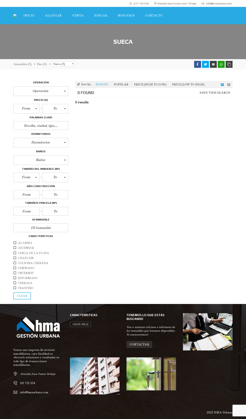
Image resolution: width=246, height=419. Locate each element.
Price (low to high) (188, 84)
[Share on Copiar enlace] (229, 64)
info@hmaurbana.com (218, 3)
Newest (102, 84)
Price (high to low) (150, 84)
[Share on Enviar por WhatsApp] (221, 64)
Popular (121, 84)
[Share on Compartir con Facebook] (197, 64)
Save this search (215, 93)
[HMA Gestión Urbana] (15, 15)
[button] (40, 91)
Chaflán (80, 324)
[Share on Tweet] (205, 64)
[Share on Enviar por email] (213, 64)
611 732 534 (141, 3)
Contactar (139, 344)
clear (22, 296)
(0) (42, 64)
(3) (22, 64)
